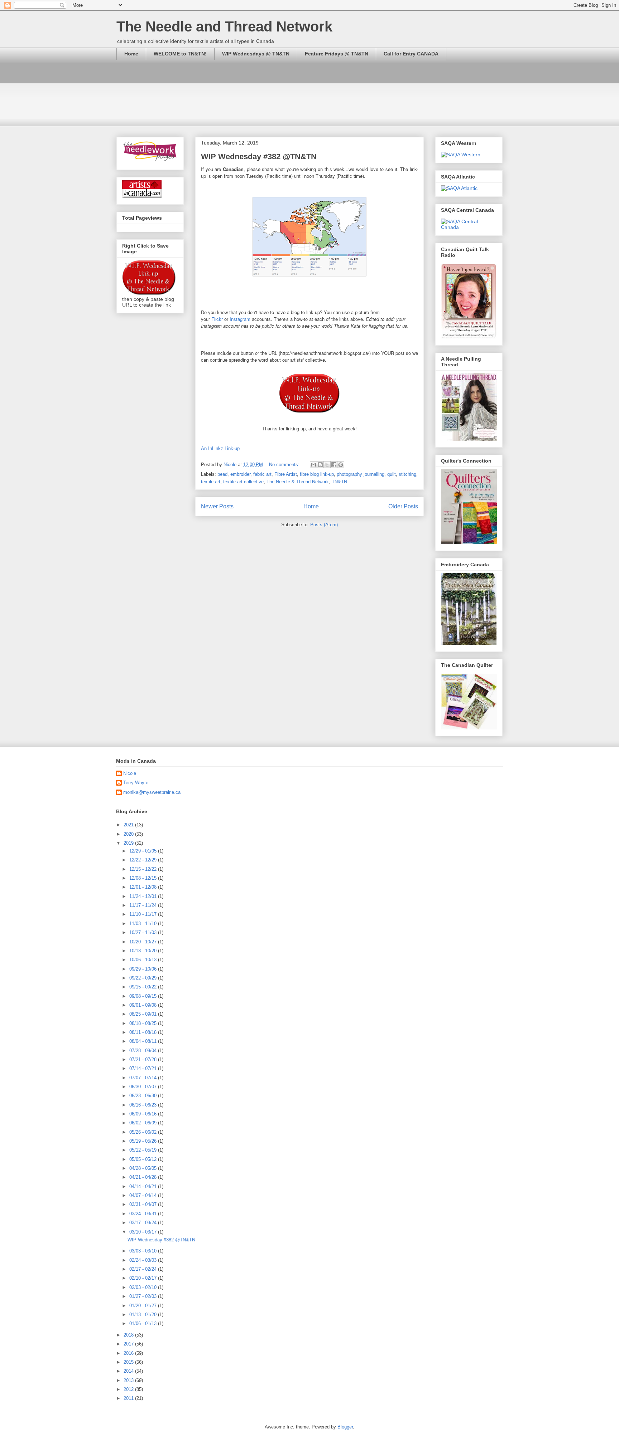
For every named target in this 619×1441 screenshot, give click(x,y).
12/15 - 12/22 (143, 869)
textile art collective (243, 481)
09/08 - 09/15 (143, 996)
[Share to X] (327, 464)
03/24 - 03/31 (143, 1213)
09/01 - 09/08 (143, 1005)
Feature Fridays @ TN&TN (336, 54)
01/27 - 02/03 (143, 1296)
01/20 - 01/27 (143, 1305)
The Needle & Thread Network (298, 481)
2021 (129, 824)
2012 (129, 1389)
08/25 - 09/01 (143, 1014)
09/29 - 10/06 (143, 969)
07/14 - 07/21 (143, 1068)
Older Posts (403, 506)
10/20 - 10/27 (143, 941)
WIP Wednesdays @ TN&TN (255, 54)
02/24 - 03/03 (143, 1260)
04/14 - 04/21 (143, 1186)
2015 (129, 1362)
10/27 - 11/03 (143, 932)
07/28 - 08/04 (143, 1050)
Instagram (240, 319)
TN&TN (339, 481)
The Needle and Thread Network (224, 26)
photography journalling (360, 474)
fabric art (262, 474)
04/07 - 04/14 (143, 1195)
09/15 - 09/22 (143, 987)
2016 (129, 1353)
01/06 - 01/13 (143, 1323)
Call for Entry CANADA (411, 54)
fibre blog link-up (317, 474)
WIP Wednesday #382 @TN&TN (259, 156)
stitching (407, 474)
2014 (129, 1371)
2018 (129, 1335)
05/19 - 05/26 (143, 1141)
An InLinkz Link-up (220, 448)
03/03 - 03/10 (143, 1251)
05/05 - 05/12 (143, 1159)
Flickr (217, 319)
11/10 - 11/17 (143, 914)
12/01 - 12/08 (143, 887)
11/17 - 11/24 (143, 905)
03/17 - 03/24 (143, 1222)
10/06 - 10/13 (143, 959)
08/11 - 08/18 (143, 1032)
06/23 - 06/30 (143, 1095)
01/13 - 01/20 (143, 1314)
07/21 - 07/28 (143, 1059)
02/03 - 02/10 (143, 1287)
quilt (391, 474)
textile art (210, 481)
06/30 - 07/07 (143, 1086)
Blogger (345, 1427)
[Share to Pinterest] (340, 464)
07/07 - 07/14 (143, 1077)
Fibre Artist (285, 474)
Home (131, 54)
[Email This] (313, 464)
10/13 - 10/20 (143, 950)
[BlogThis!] (320, 464)
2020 (129, 834)
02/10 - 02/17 (143, 1278)
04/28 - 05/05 (143, 1168)
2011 (129, 1398)
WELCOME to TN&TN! (180, 54)
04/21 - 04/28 (143, 1177)
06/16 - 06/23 (143, 1105)
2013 (129, 1380)
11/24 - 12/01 (143, 896)
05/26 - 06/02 (143, 1132)
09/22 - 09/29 (143, 978)
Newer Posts (217, 506)
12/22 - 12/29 (143, 860)
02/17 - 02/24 (143, 1269)
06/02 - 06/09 (143, 1122)
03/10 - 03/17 (143, 1232)
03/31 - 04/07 (143, 1204)
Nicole (129, 773)
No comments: (285, 464)
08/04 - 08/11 (143, 1041)
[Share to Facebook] (333, 464)
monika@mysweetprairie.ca (152, 792)
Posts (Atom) (324, 524)
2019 (129, 843)
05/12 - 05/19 (143, 1150)
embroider (240, 474)
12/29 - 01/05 (143, 851)
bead (222, 474)
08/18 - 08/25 (143, 1023)
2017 (129, 1344)
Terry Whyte (135, 782)
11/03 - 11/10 (143, 923)
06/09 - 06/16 (143, 1114)
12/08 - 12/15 (143, 878)
